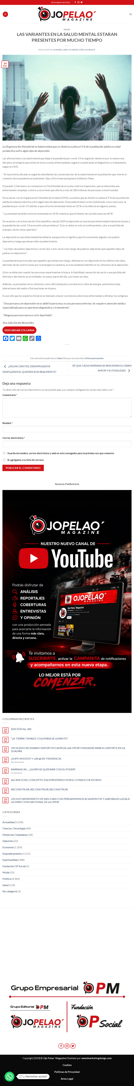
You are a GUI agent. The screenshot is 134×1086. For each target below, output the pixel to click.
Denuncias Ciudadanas (15, 834)
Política (6, 878)
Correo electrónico (13, 438)
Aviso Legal (67, 1078)
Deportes (7, 840)
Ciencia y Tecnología (13, 828)
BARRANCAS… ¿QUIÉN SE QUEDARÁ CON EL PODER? (43, 769)
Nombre (7, 423)
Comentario (9, 395)
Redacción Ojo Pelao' (83, 50)
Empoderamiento (12, 853)
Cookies (67, 1065)
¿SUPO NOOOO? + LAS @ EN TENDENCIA (36, 758)
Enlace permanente (94, 358)
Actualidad (8, 822)
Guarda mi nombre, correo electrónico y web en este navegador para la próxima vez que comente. (60, 453)
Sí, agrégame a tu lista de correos (25, 460)
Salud (67, 29)
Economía (8, 847)
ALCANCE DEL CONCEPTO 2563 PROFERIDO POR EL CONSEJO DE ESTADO (56, 779)
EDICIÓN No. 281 (21, 729)
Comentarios (17, 762)
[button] (9, 1076)
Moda (5, 872)
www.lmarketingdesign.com (96, 1058)
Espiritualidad (10, 859)
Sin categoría (9, 891)
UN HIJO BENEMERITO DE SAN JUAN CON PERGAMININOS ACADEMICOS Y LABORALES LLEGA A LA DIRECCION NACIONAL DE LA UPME (70, 800)
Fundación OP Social (13, 866)
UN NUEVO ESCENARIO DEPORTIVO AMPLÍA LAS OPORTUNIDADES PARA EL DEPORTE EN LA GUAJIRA (68, 749)
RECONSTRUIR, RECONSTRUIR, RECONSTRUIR (39, 789)
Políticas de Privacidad (67, 1072)
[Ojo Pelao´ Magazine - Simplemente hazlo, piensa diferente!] (67, 14)
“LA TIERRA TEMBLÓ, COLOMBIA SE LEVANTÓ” (39, 738)
